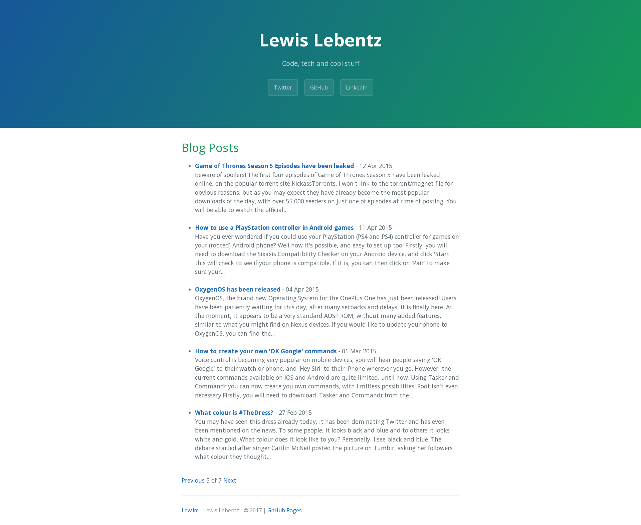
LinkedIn (357, 87)
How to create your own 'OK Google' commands (266, 351)
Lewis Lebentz (320, 39)
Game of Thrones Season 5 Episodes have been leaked (274, 166)
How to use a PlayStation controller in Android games (274, 227)
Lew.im (190, 510)
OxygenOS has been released (237, 289)
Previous (193, 480)
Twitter (283, 87)
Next (229, 480)
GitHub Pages (284, 510)
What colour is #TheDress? (234, 412)
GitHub (319, 87)
